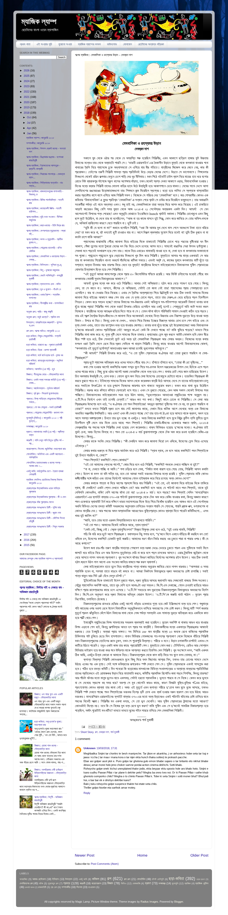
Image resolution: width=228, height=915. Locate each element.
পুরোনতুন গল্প (53, 883)
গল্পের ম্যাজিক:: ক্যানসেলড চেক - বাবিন (43, 283)
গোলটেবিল (141, 879)
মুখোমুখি (175, 883)
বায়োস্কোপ (96, 883)
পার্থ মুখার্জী (114, 731)
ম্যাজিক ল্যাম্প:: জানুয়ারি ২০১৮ (40, 137)
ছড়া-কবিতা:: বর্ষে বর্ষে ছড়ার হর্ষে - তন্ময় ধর (44, 355)
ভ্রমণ (148, 883)
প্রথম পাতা (25, 44)
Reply (87, 792)
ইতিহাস (55, 879)
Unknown (89, 748)
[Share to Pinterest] (103, 727)
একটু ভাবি (83, 879)
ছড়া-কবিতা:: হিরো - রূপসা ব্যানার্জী (41, 349)
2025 (27, 75)
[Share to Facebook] (100, 727)
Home (142, 855)
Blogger (178, 901)
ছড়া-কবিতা (176, 878)
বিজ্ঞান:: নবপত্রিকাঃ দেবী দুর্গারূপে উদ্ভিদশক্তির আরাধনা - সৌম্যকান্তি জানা (50, 773)
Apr (29, 127)
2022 (27, 91)
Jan (29, 133)
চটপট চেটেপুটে (158, 879)
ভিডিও (123, 883)
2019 (27, 107)
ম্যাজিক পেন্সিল (201, 883)
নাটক (41, 883)
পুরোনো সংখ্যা (65, 44)
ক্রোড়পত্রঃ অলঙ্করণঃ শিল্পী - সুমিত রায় (43, 507)
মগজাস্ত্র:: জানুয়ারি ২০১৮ (37, 426)
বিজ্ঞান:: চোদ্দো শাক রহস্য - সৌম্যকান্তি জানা (46, 747)
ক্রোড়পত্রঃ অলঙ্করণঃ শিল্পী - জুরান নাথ (43, 512)
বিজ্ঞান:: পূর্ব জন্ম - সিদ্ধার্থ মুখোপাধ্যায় (42, 393)
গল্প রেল (127, 879)
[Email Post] (83, 726)
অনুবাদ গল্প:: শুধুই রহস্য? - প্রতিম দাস (43, 316)
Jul (29, 122)
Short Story (87, 731)
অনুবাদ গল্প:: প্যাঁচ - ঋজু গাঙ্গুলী (39, 311)
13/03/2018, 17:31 (107, 748)
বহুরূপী (82, 883)
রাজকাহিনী (42, 887)
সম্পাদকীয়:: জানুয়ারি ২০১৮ (38, 143)
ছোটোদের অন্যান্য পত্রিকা (151, 44)
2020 (27, 102)
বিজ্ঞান (110, 883)
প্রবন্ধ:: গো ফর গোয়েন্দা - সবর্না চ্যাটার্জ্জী (43, 407)
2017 (27, 534)
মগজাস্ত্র (162, 883)
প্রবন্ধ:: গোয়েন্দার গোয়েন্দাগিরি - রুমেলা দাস (44, 412)
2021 (27, 96)
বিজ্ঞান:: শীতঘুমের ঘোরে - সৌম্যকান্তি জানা (45, 374)
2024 (27, 81)
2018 (27, 112)
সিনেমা (79, 887)
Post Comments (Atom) (105, 863)
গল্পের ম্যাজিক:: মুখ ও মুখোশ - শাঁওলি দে (43, 289)
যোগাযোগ (127, 44)
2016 (27, 539)
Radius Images (149, 901)
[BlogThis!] (93, 727)
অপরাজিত (23, 879)
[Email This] (90, 727)
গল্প (96, 731)
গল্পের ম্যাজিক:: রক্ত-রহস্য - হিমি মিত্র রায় (45, 225)
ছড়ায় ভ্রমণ (201, 879)
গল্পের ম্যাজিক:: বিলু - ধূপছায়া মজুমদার (42, 270)
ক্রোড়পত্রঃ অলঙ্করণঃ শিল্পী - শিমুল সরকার (45, 526)
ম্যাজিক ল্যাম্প (38, 21)
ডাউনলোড (112, 44)
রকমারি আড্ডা (29, 887)
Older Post (199, 855)
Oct (29, 117)
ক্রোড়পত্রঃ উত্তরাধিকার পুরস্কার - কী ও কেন (46, 496)
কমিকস (95, 879)
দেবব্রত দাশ (104, 731)
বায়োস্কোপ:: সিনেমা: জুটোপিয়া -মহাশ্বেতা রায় (46, 448)
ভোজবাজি (136, 883)
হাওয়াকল (91, 887)
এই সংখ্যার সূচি (44, 44)
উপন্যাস (68, 879)
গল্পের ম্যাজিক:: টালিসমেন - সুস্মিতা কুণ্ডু (43, 264)
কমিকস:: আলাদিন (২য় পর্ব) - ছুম (40, 368)
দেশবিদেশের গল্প (26, 883)
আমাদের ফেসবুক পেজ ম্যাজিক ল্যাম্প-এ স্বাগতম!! (41, 558)
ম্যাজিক (188, 883)
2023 (27, 86)
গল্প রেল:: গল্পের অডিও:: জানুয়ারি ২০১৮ (43, 330)
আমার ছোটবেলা (39, 879)
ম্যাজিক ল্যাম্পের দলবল (89, 44)
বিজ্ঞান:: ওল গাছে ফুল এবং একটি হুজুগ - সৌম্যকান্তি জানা (48, 696)
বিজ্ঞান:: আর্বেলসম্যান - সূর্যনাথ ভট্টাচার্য (42, 388)
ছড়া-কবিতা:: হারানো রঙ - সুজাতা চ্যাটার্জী (44, 344)
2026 (27, 70)
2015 (27, 544)
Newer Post (84, 855)
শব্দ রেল (54, 887)
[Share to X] (97, 727)
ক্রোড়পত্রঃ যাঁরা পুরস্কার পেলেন (40, 501)
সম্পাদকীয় (66, 887)
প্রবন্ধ (66, 883)
